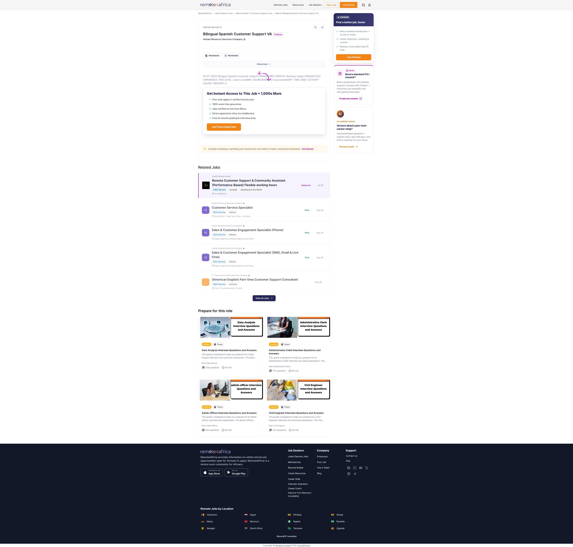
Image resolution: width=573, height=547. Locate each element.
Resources (298, 5)
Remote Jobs (281, 5)
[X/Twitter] (367, 468)
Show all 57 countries (286, 536)
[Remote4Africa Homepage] (215, 6)
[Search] (363, 5)
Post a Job (331, 5)
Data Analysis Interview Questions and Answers (229, 350)
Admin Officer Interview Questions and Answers (229, 412)
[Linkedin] (349, 474)
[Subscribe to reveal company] (244, 39)
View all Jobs (262, 298)
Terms (300, 545)
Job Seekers (315, 5)
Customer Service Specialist (232, 207)
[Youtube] (361, 468)
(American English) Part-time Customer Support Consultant (255, 279)
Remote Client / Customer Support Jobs (254, 13)
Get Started (348, 5)
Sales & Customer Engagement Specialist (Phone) (248, 230)
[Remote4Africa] (215, 453)
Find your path (346, 146)
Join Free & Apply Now (224, 126)
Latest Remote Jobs (224, 13)
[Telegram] (355, 474)
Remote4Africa (205, 13)
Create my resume (348, 98)
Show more (262, 64)
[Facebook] (349, 468)
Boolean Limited (283, 545)
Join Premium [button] (354, 57)
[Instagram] (355, 468)
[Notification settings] (369, 5)
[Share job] (322, 27)
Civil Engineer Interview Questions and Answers (296, 412)
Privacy (307, 545)
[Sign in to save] (315, 27)
